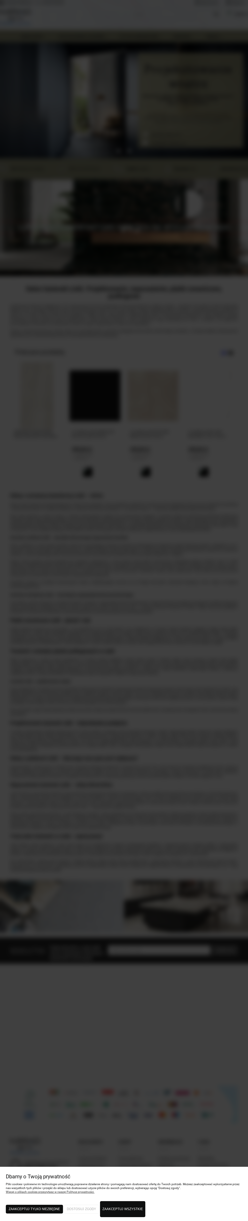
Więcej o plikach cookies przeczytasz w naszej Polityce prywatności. (50, 1192)
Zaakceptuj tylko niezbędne (34, 1209)
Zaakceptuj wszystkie (122, 1209)
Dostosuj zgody (81, 1209)
